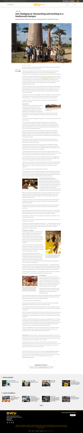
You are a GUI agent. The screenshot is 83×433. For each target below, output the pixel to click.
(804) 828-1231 (9, 419)
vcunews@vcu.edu (10, 420)
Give (77, 1)
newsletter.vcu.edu (42, 366)
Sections (11, 4)
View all (41, 405)
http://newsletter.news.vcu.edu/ (52, 351)
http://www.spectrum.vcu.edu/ (28, 357)
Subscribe (72, 415)
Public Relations (9, 418)
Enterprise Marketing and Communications (14, 417)
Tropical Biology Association (47, 77)
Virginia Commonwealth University (15, 1)
